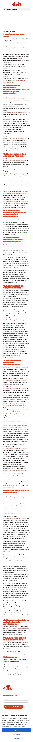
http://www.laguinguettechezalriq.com (15, 47)
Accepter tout (16, 730)
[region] (16, 727)
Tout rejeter (16, 738)
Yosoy (20, 58)
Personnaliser (17, 734)
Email (5, 699)
